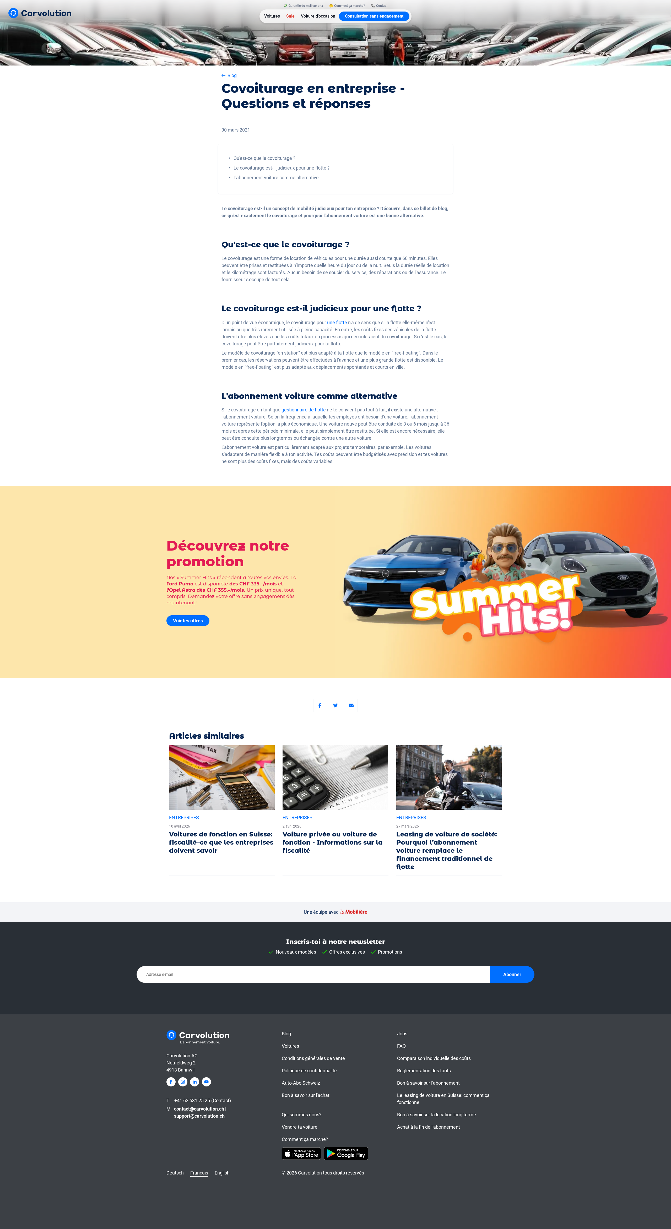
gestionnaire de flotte (304, 409)
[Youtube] (206, 1081)
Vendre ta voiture (299, 1127)
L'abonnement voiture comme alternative (276, 177)
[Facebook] (319, 705)
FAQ (401, 1046)
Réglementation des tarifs (424, 1070)
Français (199, 1173)
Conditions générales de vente (313, 1058)
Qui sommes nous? (302, 1114)
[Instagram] (182, 1081)
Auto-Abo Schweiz (301, 1083)
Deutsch (175, 1173)
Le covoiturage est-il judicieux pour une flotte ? (282, 168)
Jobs (402, 1033)
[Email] (351, 705)
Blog (286, 1033)
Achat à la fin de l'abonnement (428, 1127)
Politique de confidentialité (309, 1070)
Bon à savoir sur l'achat (305, 1095)
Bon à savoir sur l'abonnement (428, 1083)
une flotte (336, 322)
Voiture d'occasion (318, 16)
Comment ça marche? (305, 1139)
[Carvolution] (39, 13)
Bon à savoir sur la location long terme (436, 1114)
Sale (290, 16)
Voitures (272, 16)
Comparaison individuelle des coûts (434, 1058)
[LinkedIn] (194, 1081)
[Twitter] (335, 705)
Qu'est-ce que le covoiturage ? (264, 158)
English (222, 1173)
